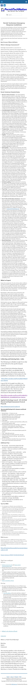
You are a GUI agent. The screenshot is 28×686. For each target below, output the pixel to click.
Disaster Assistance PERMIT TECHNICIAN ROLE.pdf (12, 555)
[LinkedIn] (5, 5)
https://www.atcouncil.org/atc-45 (10, 406)
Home (8, 676)
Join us (12, 676)
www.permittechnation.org (13, 208)
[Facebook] (2, 5)
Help (20, 676)
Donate (16, 676)
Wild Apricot (14, 684)
